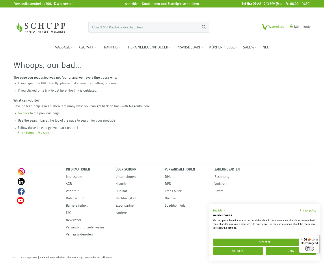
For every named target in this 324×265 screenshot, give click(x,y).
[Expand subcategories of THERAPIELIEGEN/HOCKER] (169, 47)
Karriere (121, 213)
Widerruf (72, 191)
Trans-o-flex (173, 191)
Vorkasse (220, 184)
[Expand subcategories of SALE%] (255, 47)
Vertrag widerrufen (79, 234)
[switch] (309, 248)
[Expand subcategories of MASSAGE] (71, 47)
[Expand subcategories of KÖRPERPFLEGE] (236, 47)
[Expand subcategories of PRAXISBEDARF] (202, 47)
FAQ (68, 213)
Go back (23, 113)
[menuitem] (64, 47)
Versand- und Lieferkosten (85, 227)
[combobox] (148, 27)
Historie (121, 184)
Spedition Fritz (175, 206)
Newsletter (73, 220)
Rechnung (221, 177)
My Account (46, 133)
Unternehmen (125, 177)
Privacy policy (308, 210)
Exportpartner (125, 206)
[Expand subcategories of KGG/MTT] (95, 47)
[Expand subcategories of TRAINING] (119, 47)
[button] (300, 27)
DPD (168, 184)
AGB (69, 184)
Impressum (74, 177)
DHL (168, 177)
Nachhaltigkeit (125, 198)
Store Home (26, 133)
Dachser (171, 198)
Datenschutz (75, 198)
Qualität (121, 191)
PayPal (219, 191)
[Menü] (317, 236)
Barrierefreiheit (77, 206)
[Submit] (203, 25)
